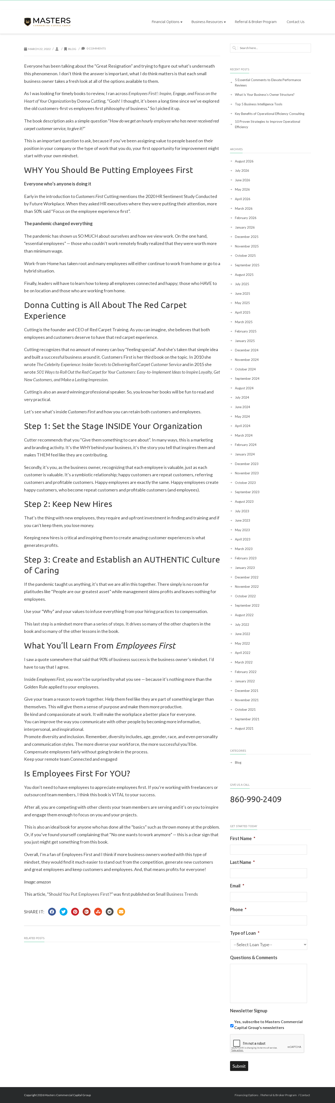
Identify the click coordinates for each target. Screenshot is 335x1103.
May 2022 (242, 643)
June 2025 (242, 293)
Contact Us (296, 22)
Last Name (242, 862)
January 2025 (245, 341)
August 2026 (244, 161)
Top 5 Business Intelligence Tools (258, 104)
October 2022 (245, 596)
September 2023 (247, 492)
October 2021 (245, 709)
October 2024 (245, 369)
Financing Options (246, 1095)
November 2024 (247, 360)
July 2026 (242, 170)
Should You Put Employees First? (80, 894)
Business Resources (207, 22)
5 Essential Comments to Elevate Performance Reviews (268, 82)
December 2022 (246, 577)
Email (237, 885)
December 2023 (246, 464)
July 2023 (242, 511)
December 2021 (246, 691)
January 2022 (245, 681)
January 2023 (245, 568)
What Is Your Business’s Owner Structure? (265, 95)
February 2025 (246, 331)
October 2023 (245, 483)
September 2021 (247, 719)
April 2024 (242, 426)
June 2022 (242, 634)
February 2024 (246, 445)
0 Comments (96, 48)
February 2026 (246, 218)
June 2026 (242, 180)
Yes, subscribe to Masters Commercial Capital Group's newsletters (268, 1024)
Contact (305, 1095)
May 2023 (242, 530)
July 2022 (242, 624)
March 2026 (244, 208)
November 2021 (247, 700)
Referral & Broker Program (256, 22)
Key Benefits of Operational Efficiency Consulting (269, 114)
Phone (238, 909)
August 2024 (244, 388)
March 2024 (244, 435)
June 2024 (242, 407)
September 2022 (247, 605)
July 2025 (242, 284)
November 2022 (247, 586)
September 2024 (247, 378)
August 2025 (244, 275)
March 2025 (244, 322)
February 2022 (246, 672)
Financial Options (166, 22)
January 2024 (245, 454)
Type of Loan (244, 933)
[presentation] (267, 1043)
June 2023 (242, 520)
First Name (242, 838)
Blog (72, 49)
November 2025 (247, 246)
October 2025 (245, 255)
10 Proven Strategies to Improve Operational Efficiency (267, 124)
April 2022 (242, 653)
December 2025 (246, 237)
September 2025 (247, 265)
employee (162, 120)
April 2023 (242, 539)
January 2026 (245, 227)
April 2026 (242, 199)
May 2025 (242, 303)
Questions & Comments (253, 957)
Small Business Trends (177, 894)
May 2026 (242, 189)
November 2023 (247, 473)
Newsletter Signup (248, 1010)
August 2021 (244, 728)
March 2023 (244, 549)
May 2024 (242, 416)
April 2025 (242, 312)
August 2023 (244, 501)
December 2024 (246, 350)
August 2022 (244, 615)
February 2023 (246, 558)
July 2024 (242, 397)
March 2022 (244, 662)
